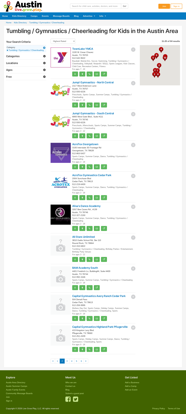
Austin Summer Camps (16, 386)
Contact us (70, 386)
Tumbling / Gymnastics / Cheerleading (26, 50)
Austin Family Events (15, 390)
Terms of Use (174, 408)
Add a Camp (130, 386)
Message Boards (61, 16)
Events (45, 16)
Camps (34, 16)
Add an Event (131, 390)
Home (5, 16)
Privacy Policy (158, 408)
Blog (76, 16)
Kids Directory (19, 16)
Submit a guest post (74, 393)
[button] (156, 56)
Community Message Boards (19, 393)
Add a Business (132, 382)
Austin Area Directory (15, 382)
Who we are (70, 382)
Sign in (176, 6)
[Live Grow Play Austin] (23, 6)
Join (164, 6)
